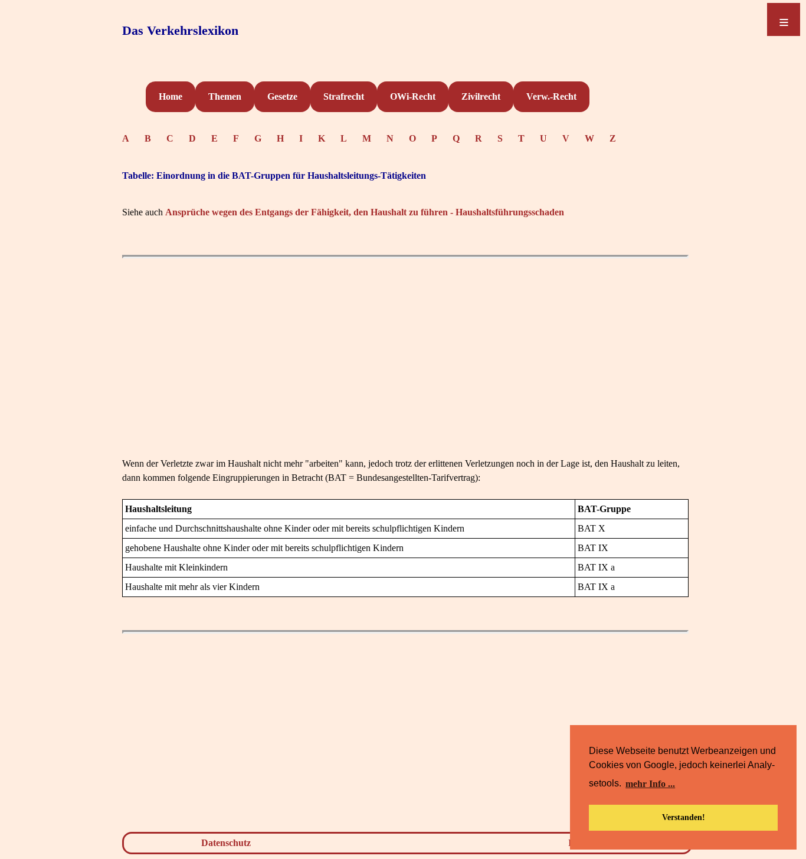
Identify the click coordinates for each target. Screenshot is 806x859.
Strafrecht (343, 96)
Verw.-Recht (551, 96)
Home (170, 96)
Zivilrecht (480, 96)
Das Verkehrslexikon (180, 30)
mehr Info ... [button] (650, 784)
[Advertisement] (405, 374)
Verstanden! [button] (683, 817)
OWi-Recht (412, 96)
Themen (224, 96)
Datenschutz (226, 843)
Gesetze (282, 96)
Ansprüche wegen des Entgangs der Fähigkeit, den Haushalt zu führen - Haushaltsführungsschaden (364, 212)
